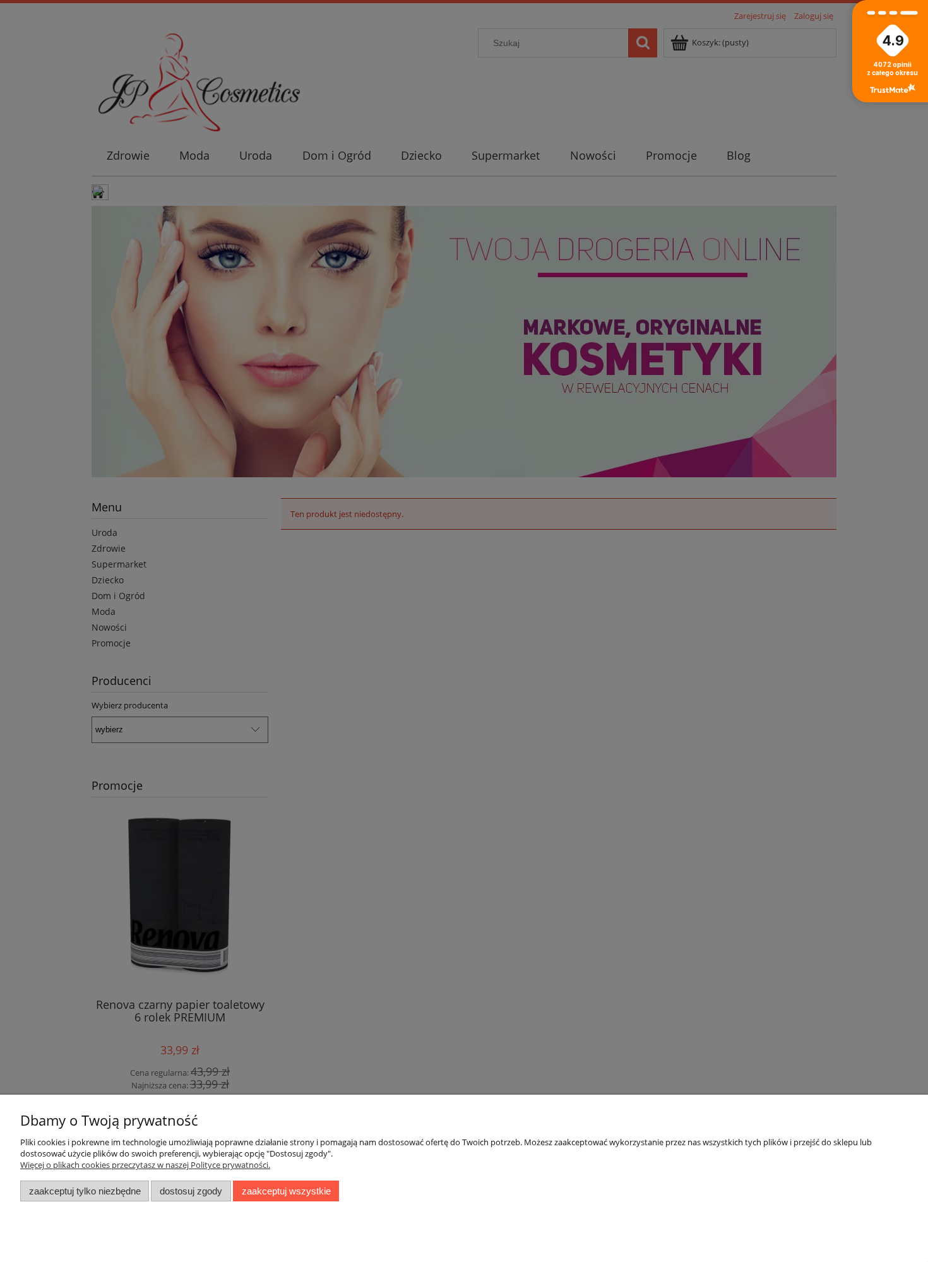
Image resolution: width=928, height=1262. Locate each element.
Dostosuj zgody (191, 1191)
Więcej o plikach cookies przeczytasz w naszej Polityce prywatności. (145, 1164)
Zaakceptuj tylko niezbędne (85, 1191)
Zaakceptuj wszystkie (286, 1191)
